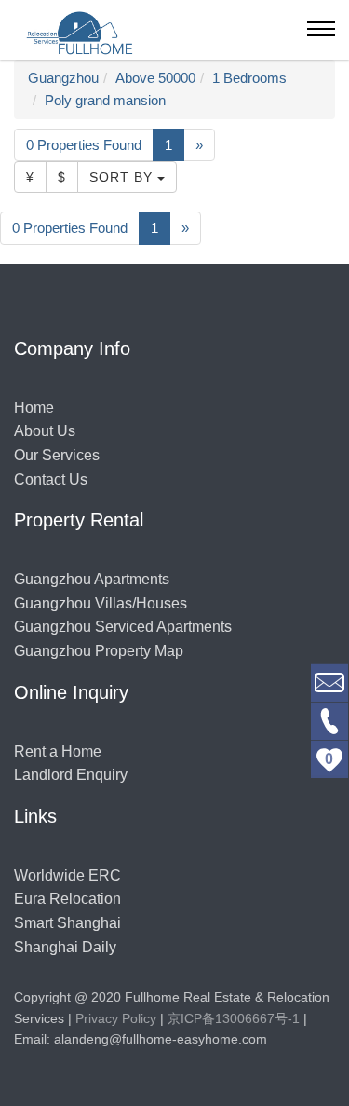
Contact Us (50, 479)
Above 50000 (155, 78)
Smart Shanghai (67, 923)
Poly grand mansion (105, 100)
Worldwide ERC (67, 875)
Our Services (57, 455)
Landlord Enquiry (71, 775)
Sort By (123, 177)
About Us (44, 431)
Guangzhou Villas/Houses (100, 603)
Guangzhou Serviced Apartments (123, 627)
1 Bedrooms (249, 78)
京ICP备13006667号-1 (234, 1018)
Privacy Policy (115, 1018)
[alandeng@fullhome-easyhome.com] (329, 682)
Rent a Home (57, 751)
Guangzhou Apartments (91, 579)
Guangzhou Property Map (98, 651)
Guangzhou (63, 78)
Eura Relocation (67, 899)
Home (34, 408)
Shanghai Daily (65, 947)
